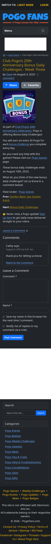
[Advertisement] (25, 44)
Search (41, 413)
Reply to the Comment (19, 262)
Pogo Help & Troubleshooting (23, 462)
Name (7, 305)
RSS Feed (37, 530)
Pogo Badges (13, 436)
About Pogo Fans (28, 539)
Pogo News (12, 451)
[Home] (4, 55)
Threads (34, 535)
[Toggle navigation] (43, 30)
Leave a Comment (14, 230)
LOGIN (44, 5)
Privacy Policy (26, 527)
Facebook (6, 535)
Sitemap (24, 530)
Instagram (20, 535)
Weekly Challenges (33, 491)
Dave (9, 74)
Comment (10, 276)
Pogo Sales (11, 473)
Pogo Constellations (17, 467)
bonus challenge (19, 144)
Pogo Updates (13, 446)
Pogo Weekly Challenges (20, 441)
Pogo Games (39, 157)
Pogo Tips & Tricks (16, 457)
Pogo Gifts (11, 478)
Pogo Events (13, 55)
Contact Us (9, 527)
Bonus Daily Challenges (24, 207)
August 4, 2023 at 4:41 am (19, 249)
